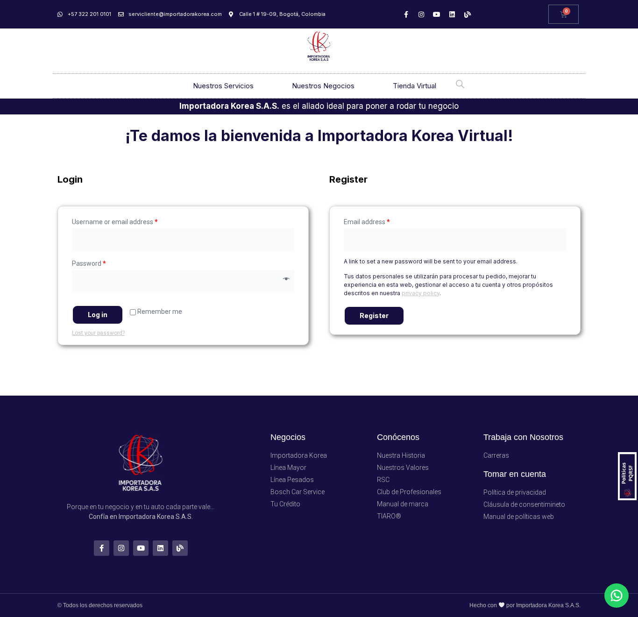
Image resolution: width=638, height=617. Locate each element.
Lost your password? (98, 333)
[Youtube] (436, 14)
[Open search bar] (460, 83)
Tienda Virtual (414, 85)
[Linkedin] (452, 14)
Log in (97, 315)
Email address (367, 222)
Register (374, 315)
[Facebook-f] (405, 14)
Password (89, 263)
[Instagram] (421, 14)
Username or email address (115, 222)
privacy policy (421, 293)
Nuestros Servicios (223, 85)
